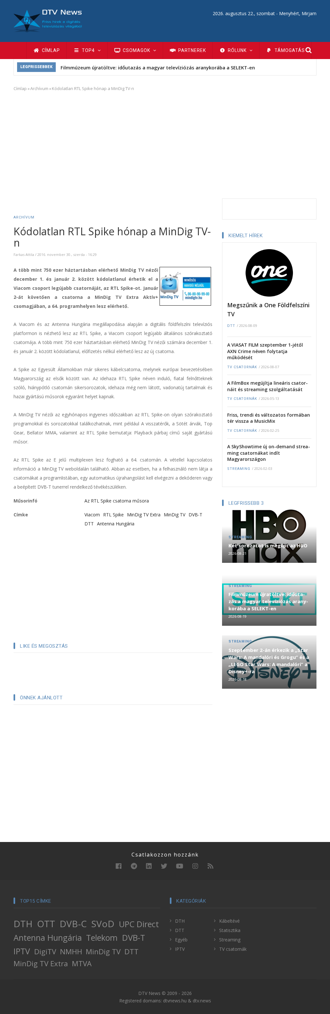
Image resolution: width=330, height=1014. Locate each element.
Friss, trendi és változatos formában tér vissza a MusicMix (268, 418)
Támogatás (289, 50)
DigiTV (45, 952)
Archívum (39, 88)
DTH (23, 924)
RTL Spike (113, 515)
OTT (46, 924)
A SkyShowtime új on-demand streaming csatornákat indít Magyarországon (268, 452)
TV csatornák (242, 367)
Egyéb (181, 940)
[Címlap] (48, 20)
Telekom (102, 937)
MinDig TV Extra (143, 515)
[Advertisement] (165, 143)
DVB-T (195, 515)
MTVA (82, 963)
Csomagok (136, 50)
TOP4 (88, 50)
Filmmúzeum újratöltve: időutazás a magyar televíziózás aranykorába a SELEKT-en (158, 67)
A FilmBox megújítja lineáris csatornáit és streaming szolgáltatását (267, 386)
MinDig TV (174, 515)
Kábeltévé (229, 921)
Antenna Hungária (115, 524)
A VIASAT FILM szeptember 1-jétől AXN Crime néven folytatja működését (265, 351)
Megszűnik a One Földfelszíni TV (268, 309)
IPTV (22, 951)
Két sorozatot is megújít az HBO (267, 545)
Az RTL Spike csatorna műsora (116, 501)
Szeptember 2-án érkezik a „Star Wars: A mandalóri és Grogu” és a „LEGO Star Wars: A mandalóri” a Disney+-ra (268, 660)
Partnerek (191, 50)
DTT (89, 524)
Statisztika (229, 930)
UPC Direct (139, 923)
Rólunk (237, 50)
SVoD (102, 924)
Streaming (238, 469)
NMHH (71, 952)
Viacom (92, 515)
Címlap (50, 50)
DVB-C (73, 924)
